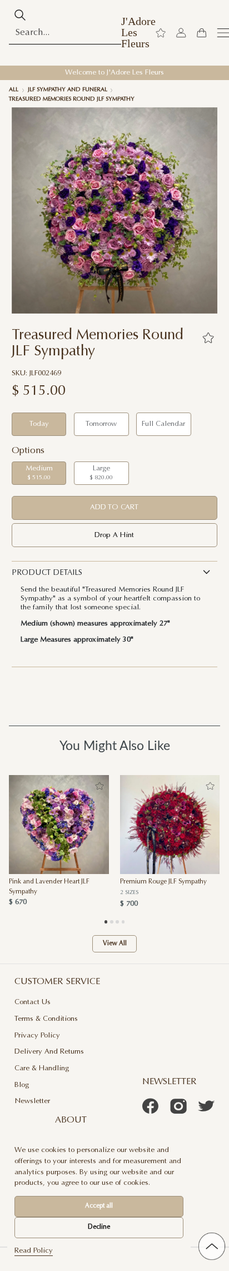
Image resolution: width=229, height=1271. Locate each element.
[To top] (211, 1246)
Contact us (32, 1002)
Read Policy (33, 1250)
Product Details (47, 573)
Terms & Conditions (46, 1018)
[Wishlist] (161, 32)
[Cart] (201, 32)
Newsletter (32, 1101)
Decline (99, 1227)
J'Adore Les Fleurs (138, 32)
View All (115, 944)
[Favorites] (207, 337)
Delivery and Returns (49, 1051)
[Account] (181, 32)
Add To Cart (114, 507)
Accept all (99, 1206)
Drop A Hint (114, 535)
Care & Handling (41, 1068)
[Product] (59, 824)
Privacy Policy (37, 1035)
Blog (21, 1085)
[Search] (20, 15)
